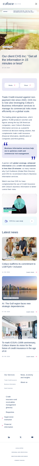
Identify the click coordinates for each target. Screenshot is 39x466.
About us (24, 382)
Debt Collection (8, 388)
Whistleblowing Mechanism (19, 456)
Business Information (10, 384)
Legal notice (19, 448)
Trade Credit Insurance (10, 380)
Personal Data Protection (19, 452)
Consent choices (19, 460)
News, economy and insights (27, 376)
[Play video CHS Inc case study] (19, 204)
